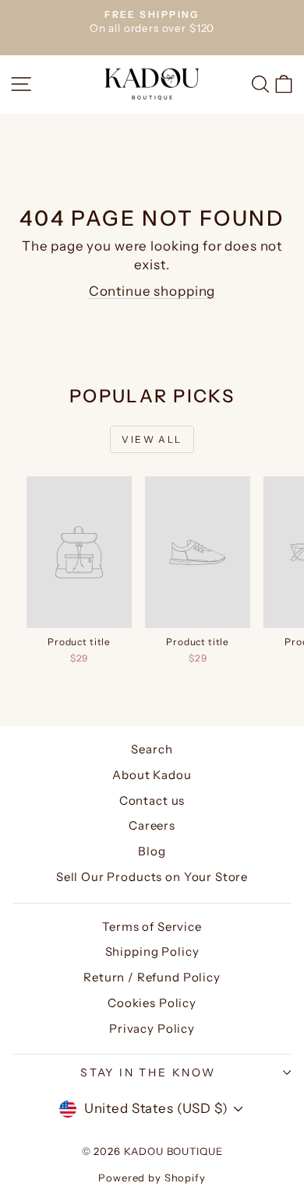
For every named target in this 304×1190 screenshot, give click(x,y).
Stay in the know (148, 1072)
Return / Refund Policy (152, 977)
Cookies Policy (152, 1002)
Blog (151, 851)
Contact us (152, 800)
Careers (152, 825)
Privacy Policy (152, 1028)
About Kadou (151, 774)
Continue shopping (152, 291)
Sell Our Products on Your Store (152, 876)
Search (151, 749)
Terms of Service (152, 926)
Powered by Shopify (151, 1177)
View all (152, 439)
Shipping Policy (152, 951)
